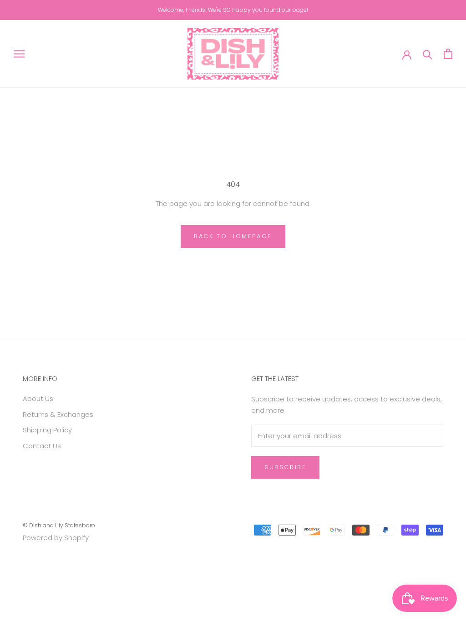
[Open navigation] (19, 54)
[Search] (427, 54)
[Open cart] (448, 54)
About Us (38, 398)
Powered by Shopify (56, 537)
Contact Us (42, 446)
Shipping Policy (47, 430)
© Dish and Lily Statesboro (59, 525)
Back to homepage (233, 236)
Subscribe (285, 467)
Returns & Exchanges (58, 414)
